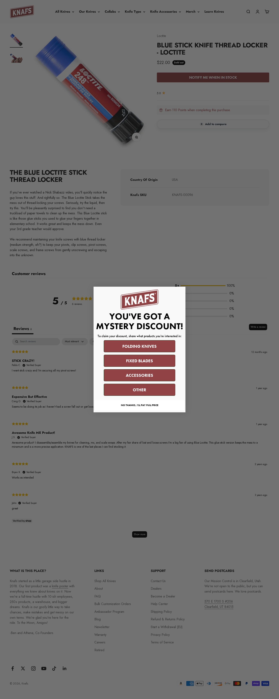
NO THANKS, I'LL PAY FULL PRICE (139, 405)
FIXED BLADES (139, 360)
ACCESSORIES (139, 375)
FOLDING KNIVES (139, 346)
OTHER (139, 390)
